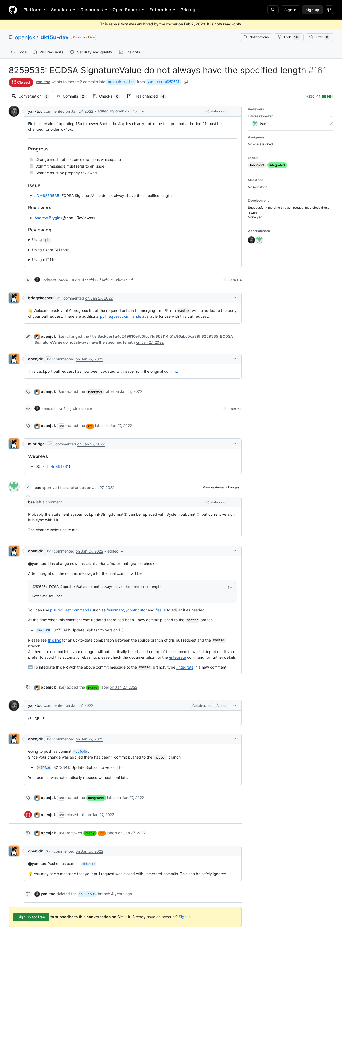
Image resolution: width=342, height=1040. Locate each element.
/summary (115, 610)
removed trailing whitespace (66, 409)
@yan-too (37, 563)
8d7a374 (235, 280)
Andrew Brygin (47, 217)
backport (95, 392)
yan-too (43, 81)
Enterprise (160, 9)
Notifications (259, 37)
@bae (68, 217)
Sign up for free (31, 917)
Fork (291, 37)
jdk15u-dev (54, 37)
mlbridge (36, 443)
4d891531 (60, 466)
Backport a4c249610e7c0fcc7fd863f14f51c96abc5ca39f (87, 280)
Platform (32, 9)
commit (170, 371)
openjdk (25, 37)
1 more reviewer (260, 116)
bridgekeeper (40, 298)
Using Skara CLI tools (50, 249)
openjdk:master (121, 82)
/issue (161, 610)
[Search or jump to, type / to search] (273, 9)
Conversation (35, 96)
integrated (96, 798)
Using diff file (43, 259)
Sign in (185, 916)
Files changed (151, 96)
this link (54, 640)
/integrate (177, 657)
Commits (76, 96)
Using (41, 239)
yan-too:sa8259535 (163, 82)
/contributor (136, 610)
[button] (121, 111)
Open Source (126, 9)
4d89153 (235, 409)
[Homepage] (13, 9)
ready (92, 688)
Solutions (61, 9)
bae (37, 487)
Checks (111, 96)
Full (45, 466)
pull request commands (120, 316)
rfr (90, 426)
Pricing (188, 9)
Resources (92, 9)
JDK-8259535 (46, 195)
